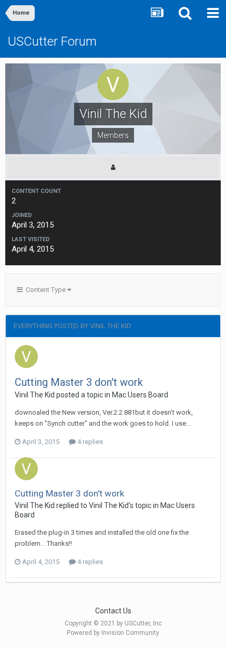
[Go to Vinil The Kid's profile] (26, 356)
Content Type (45, 290)
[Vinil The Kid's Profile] (113, 167)
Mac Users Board (140, 395)
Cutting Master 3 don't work (79, 382)
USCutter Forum (52, 41)
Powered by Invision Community (113, 632)
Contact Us (113, 611)
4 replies (89, 442)
